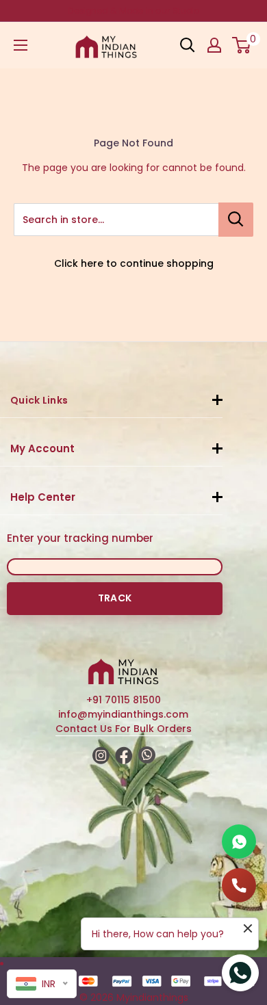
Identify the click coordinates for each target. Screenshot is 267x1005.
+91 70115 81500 (123, 700)
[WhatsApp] (239, 841)
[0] (242, 45)
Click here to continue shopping (134, 263)
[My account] (214, 45)
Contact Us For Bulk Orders (123, 728)
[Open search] (187, 45)
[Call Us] (239, 885)
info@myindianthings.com (123, 714)
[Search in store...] (235, 220)
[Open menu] (20, 45)
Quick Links (39, 400)
